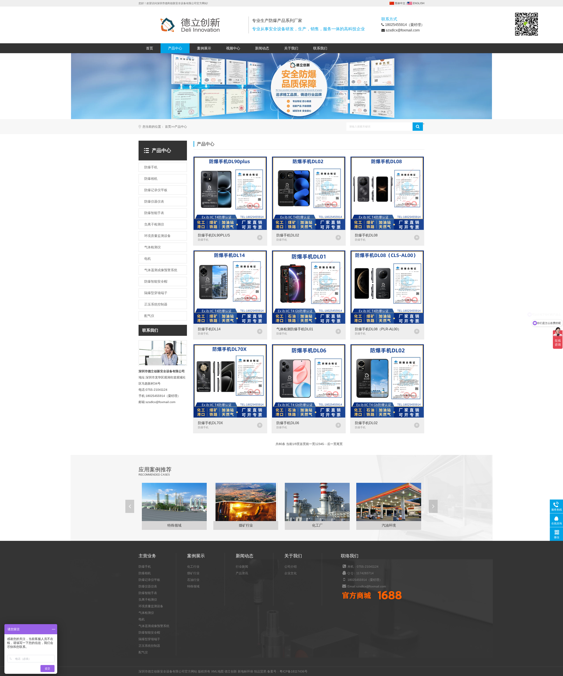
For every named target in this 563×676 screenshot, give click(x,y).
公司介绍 (290, 566)
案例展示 (204, 48)
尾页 (339, 444)
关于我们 (291, 48)
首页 (149, 48)
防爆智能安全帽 (155, 281)
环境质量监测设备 (157, 236)
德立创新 (231, 671)
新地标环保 (245, 671)
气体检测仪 (152, 247)
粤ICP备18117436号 (293, 671)
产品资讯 (242, 573)
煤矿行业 (193, 573)
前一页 (310, 444)
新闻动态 (262, 48)
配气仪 (149, 316)
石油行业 (193, 580)
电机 (147, 258)
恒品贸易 (260, 671)
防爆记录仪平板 (155, 190)
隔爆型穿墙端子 (155, 293)
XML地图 (217, 671)
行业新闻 (242, 566)
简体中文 (400, 3)
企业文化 (290, 573)
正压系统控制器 (155, 304)
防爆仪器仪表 (154, 201)
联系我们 (320, 48)
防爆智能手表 (154, 213)
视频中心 (233, 48)
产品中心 (175, 48)
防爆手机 (150, 167)
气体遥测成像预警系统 (160, 270)
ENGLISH (418, 3)
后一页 (331, 444)
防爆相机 (150, 178)
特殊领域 (193, 586)
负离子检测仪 (154, 224)
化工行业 (193, 566)
